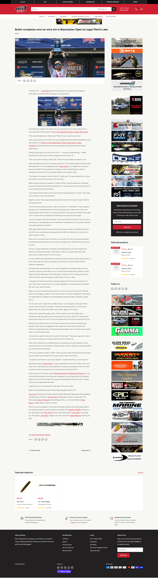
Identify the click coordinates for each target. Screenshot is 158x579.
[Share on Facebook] (24, 80)
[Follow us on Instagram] (119, 288)
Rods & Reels (98, 16)
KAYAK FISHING (68, 2)
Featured (47, 435)
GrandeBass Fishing (44, 504)
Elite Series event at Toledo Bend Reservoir (70, 373)
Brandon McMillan (75, 410)
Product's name (126, 252)
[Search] (114, 9)
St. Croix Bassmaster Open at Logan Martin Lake (71, 132)
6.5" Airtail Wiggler (44, 502)
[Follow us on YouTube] (122, 288)
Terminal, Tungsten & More (80, 16)
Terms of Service (68, 547)
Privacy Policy (67, 545)
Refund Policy (67, 550)
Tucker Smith (63, 166)
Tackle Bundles (111, 16)
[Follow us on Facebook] (112, 288)
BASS (17, 33)
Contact (65, 539)
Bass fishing (40, 435)
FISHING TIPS (90, 2)
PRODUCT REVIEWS (113, 2)
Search (65, 542)
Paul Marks (76, 413)
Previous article (35, 450)
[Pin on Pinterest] (28, 80)
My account (124, 10)
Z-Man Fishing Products (24, 504)
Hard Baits (51, 16)
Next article (85, 450)
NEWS (135, 2)
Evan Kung (32, 394)
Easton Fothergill (43, 400)
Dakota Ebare (52, 397)
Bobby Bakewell (75, 415)
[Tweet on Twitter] (31, 80)
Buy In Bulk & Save (96, 539)
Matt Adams (48, 413)
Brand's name (126, 255)
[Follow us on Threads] (115, 288)
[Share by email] (34, 80)
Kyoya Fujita (47, 364)
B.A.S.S (22, 2)
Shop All (42, 16)
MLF (45, 2)
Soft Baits (63, 16)
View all (140, 473)
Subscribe (127, 227)
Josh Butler (45, 91)
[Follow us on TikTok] (126, 288)
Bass (33, 435)
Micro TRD (20, 502)
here (73, 522)
